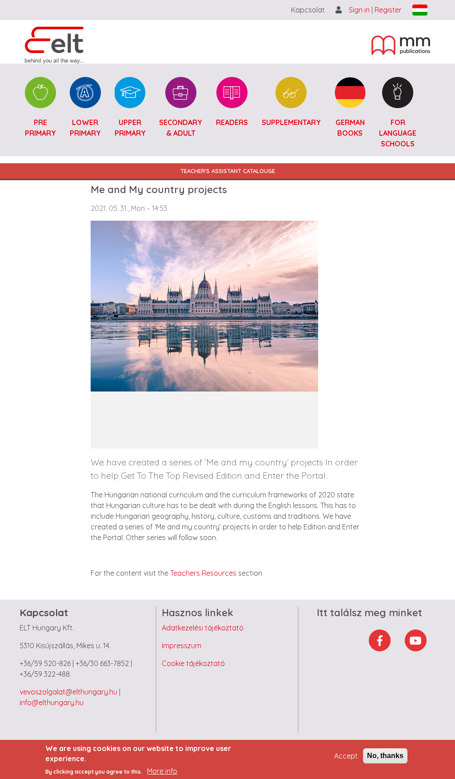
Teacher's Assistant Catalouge (227, 170)
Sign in (360, 9)
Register (388, 9)
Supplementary (291, 122)
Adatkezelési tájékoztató (202, 627)
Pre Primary (40, 127)
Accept (346, 755)
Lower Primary (85, 127)
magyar (419, 10)
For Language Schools (397, 133)
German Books (350, 127)
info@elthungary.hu (52, 702)
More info (162, 771)
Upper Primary (130, 127)
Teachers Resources (203, 573)
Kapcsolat (308, 9)
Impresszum (181, 645)
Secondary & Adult (180, 127)
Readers (232, 122)
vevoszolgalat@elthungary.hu (68, 691)
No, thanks (385, 755)
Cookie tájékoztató (193, 663)
